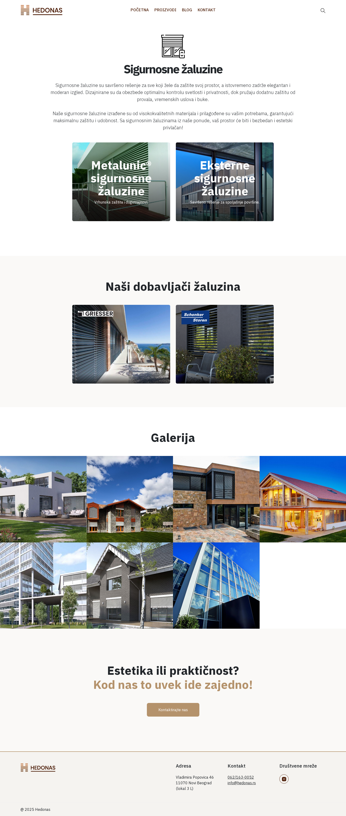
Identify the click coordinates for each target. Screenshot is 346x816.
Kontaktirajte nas (173, 709)
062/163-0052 (241, 777)
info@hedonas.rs (242, 783)
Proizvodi (165, 9)
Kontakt (207, 9)
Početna (140, 9)
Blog (187, 9)
